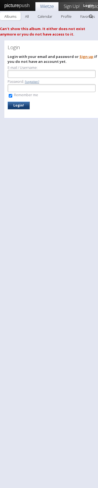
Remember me (25, 94)
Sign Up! (71, 6)
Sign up (86, 56)
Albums (10, 16)
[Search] (91, 16)
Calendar (45, 16)
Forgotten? (32, 82)
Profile (66, 16)
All (27, 16)
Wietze (47, 6)
